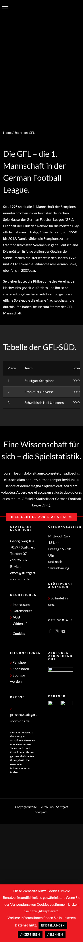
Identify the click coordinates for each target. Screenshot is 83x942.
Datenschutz (22, 611)
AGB (16, 617)
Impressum (21, 604)
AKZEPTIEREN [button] (30, 934)
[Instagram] (56, 631)
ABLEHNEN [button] (55, 934)
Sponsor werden (17, 678)
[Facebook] (50, 631)
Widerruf (19, 623)
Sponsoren (20, 669)
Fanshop (19, 662)
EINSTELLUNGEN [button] (53, 925)
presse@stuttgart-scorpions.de (24, 717)
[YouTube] (63, 631)
